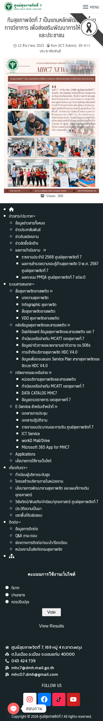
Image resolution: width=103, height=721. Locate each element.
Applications (25, 453)
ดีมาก (15, 587)
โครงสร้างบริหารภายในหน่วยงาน (39, 481)
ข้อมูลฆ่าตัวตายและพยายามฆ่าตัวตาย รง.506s (56, 345)
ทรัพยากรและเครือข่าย (31, 372)
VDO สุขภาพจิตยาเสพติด (40, 317)
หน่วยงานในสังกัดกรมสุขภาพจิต (38, 549)
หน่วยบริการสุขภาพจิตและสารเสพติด (49, 379)
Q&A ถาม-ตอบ (26, 535)
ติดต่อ (13, 521)
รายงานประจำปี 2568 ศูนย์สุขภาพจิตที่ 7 (52, 256)
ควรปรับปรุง (20, 601)
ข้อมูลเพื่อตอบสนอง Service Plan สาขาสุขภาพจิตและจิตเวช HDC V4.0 (61, 362)
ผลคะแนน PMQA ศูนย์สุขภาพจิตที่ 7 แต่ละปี (53, 277)
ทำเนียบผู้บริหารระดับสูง (32, 474)
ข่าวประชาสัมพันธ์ (28, 229)
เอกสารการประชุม (34, 413)
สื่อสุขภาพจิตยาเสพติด (32, 290)
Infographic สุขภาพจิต (39, 304)
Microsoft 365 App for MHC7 (45, 447)
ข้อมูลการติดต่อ (26, 528)
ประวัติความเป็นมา (28, 508)
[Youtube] (73, 699)
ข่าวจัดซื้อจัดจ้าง (26, 243)
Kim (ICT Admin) (63, 46)
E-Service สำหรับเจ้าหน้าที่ (34, 406)
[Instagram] (29, 699)
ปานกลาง (18, 594)
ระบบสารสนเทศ (20, 283)
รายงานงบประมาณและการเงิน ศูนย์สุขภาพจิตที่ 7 (57, 426)
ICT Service (31, 433)
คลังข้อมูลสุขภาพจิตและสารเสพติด (41, 324)
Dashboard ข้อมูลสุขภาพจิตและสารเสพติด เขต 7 (58, 331)
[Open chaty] (13, 708)
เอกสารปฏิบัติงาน (34, 419)
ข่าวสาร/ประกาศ (21, 215)
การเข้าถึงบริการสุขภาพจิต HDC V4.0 (49, 351)
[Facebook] (44, 699)
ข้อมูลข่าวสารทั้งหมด (30, 222)
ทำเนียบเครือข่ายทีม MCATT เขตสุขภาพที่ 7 (53, 338)
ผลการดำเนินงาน (28, 249)
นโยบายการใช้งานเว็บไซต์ (33, 460)
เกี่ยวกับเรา (17, 467)
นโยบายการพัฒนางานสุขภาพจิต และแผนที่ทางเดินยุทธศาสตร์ (52, 491)
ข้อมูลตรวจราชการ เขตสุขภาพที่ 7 (46, 399)
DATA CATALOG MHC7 (39, 392)
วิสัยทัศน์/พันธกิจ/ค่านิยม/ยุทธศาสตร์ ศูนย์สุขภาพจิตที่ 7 (56, 501)
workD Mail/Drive (36, 440)
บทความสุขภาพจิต (35, 297)
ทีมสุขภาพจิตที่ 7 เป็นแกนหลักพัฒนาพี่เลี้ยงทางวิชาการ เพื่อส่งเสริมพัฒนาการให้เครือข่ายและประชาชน (51, 27)
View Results (51, 626)
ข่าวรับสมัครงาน (27, 236)
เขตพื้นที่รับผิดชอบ (28, 515)
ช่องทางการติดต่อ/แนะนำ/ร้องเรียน (41, 542)
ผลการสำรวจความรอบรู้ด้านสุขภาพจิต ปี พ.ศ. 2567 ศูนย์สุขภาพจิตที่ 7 (60, 267)
